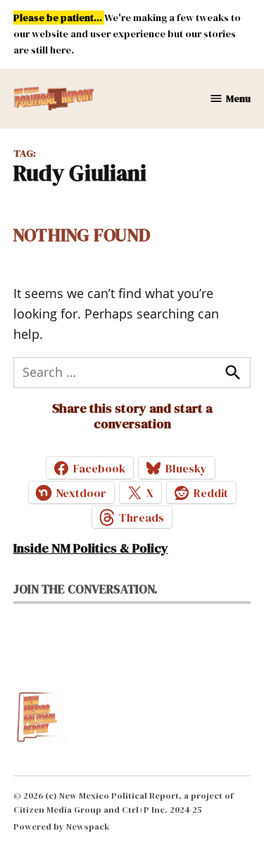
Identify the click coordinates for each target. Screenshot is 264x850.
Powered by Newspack (61, 826)
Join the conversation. (85, 589)
